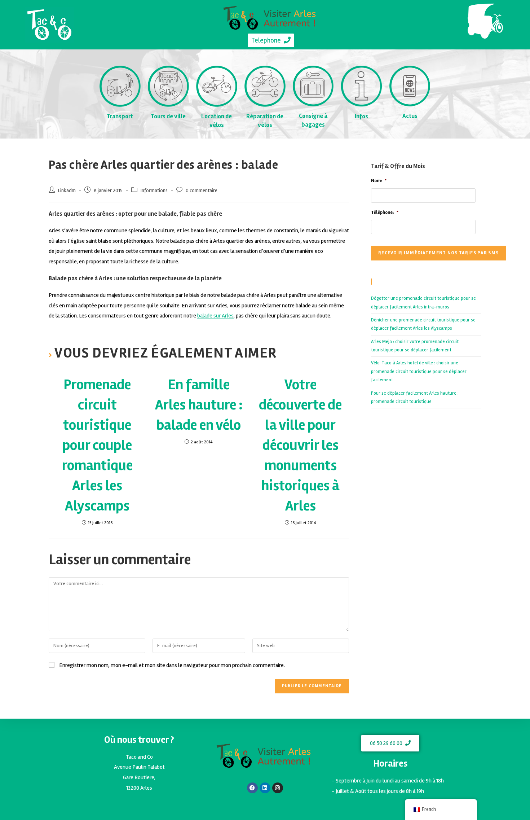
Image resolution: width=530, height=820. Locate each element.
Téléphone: (384, 212)
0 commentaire (201, 191)
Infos (361, 116)
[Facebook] (252, 787)
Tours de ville (168, 116)
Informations (154, 191)
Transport (120, 116)
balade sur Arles (215, 315)
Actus (410, 116)
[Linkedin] (265, 787)
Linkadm (67, 191)
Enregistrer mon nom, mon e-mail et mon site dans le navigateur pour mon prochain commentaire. (172, 665)
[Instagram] (277, 787)
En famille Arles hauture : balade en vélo (199, 405)
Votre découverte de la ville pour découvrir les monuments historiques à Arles (300, 445)
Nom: (379, 181)
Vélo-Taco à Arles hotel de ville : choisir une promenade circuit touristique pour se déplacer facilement (419, 371)
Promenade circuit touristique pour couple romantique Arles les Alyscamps (97, 445)
